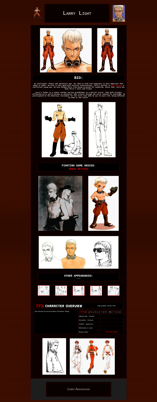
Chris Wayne (116, 85)
